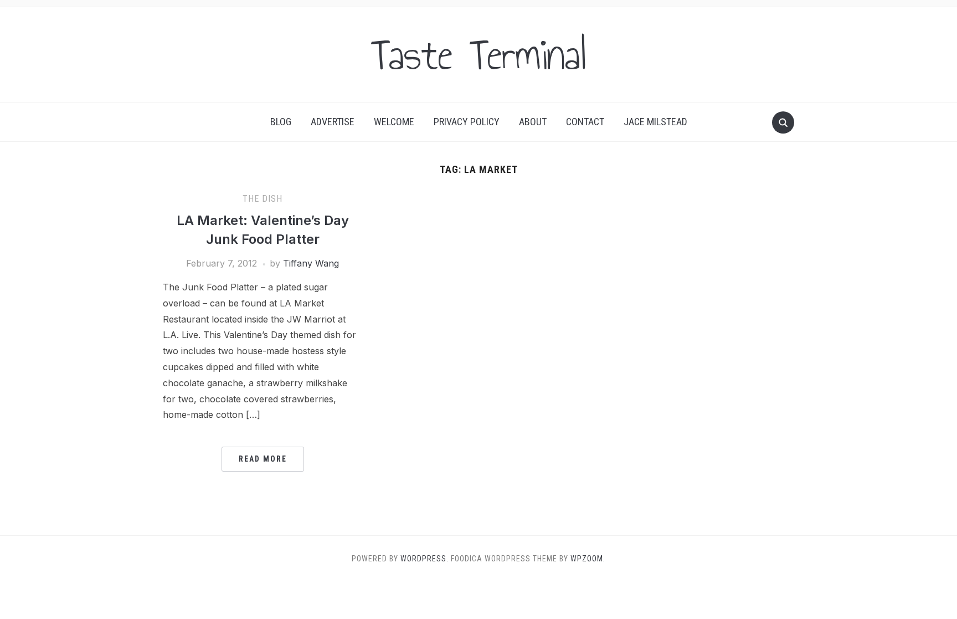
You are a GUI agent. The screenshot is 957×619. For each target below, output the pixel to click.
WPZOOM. (587, 558)
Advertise (332, 121)
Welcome (394, 121)
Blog (280, 121)
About (533, 121)
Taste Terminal (478, 55)
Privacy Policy (467, 121)
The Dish (262, 198)
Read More (263, 458)
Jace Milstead (655, 121)
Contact (585, 121)
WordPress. (424, 558)
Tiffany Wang (311, 263)
